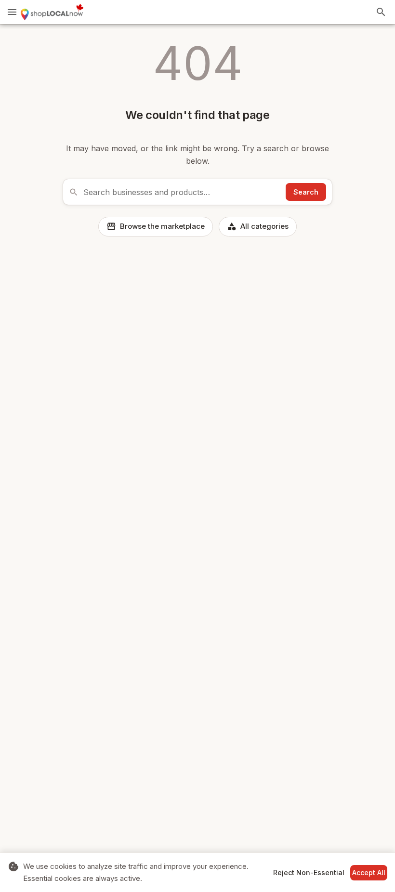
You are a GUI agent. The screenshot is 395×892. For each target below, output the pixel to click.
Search (305, 192)
